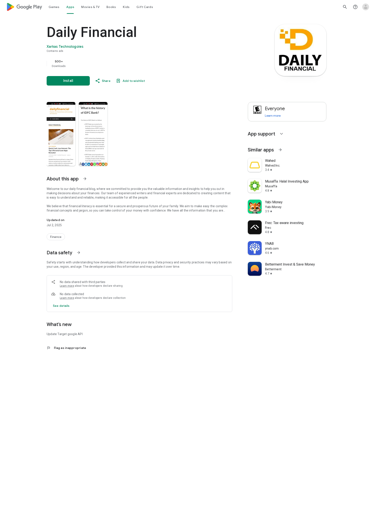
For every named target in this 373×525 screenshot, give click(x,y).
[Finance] (56, 237)
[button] (61, 134)
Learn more (67, 285)
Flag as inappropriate (66, 348)
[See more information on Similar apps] (280, 150)
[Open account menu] (365, 7)
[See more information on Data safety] (78, 252)
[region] (133, 63)
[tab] (54, 7)
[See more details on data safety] (61, 306)
